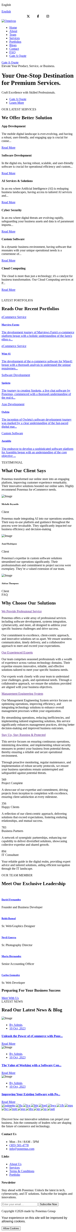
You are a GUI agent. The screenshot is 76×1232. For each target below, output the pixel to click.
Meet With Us (10, 998)
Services (14, 38)
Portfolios (15, 41)
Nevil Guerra (9, 937)
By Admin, (16, 1025)
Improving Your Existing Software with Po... (31, 1094)
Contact (14, 48)
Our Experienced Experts (17, 652)
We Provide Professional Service (22, 611)
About (13, 31)
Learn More (16, 102)
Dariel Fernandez (11, 899)
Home (13, 27)
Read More (8, 147)
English (6, 11)
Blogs (13, 45)
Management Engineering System (22, 693)
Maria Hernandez (11, 956)
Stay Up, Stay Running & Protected (24, 734)
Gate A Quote (17, 55)
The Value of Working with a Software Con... (31, 1065)
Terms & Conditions (21, 1171)
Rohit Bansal (9, 918)
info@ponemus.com (21, 1148)
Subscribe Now (48, 1204)
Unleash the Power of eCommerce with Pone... (32, 1036)
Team (12, 34)
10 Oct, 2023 (17, 1028)
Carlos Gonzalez (11, 975)
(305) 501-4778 (19, 1145)
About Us (15, 1164)
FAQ (12, 52)
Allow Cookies (11, 1228)
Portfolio (14, 1174)
